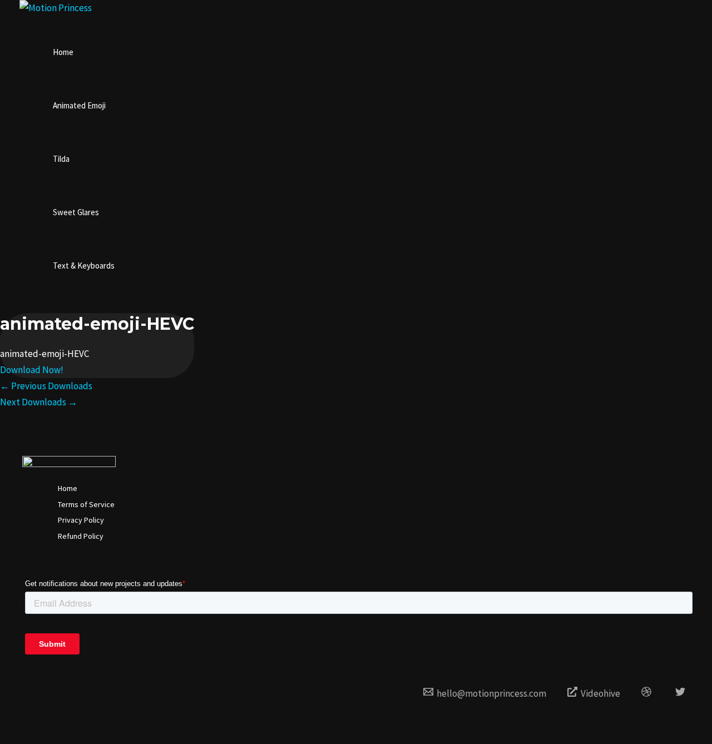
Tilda (61, 158)
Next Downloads (38, 402)
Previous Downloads (46, 386)
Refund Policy (80, 536)
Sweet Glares (76, 212)
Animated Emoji (79, 105)
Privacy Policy (81, 520)
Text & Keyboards (84, 265)
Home (63, 52)
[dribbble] (648, 693)
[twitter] (682, 693)
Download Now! (31, 370)
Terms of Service (86, 504)
